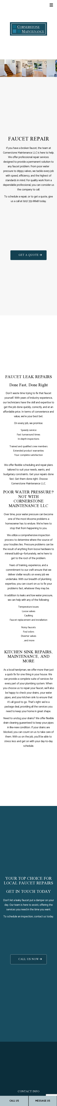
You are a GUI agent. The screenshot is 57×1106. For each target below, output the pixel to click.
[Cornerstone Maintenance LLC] (28, 29)
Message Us (42, 1101)
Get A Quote (29, 255)
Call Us (14, 1101)
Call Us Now (28, 959)
